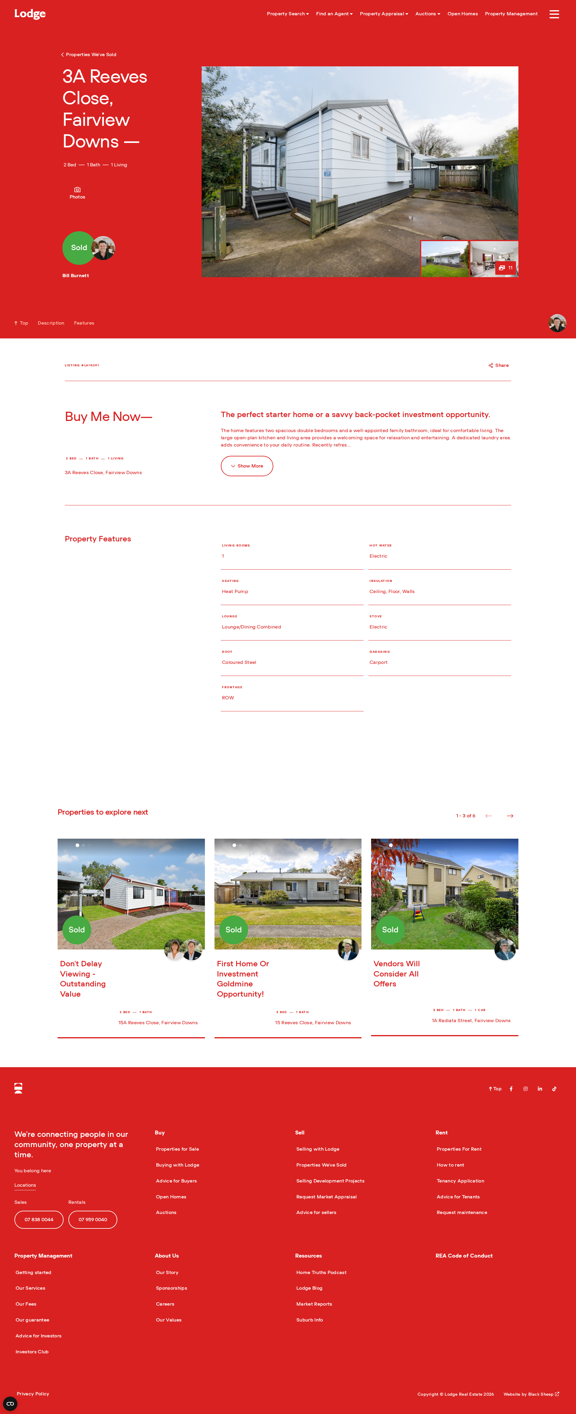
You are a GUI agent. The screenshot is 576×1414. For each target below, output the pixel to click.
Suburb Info (309, 1320)
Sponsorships (171, 1288)
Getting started (33, 1272)
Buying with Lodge (177, 1165)
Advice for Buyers (176, 1181)
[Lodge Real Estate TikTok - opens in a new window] (554, 1089)
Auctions (166, 1212)
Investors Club (31, 1351)
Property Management (43, 1256)
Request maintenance (461, 1212)
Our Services (29, 1288)
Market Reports (313, 1304)
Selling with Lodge (317, 1149)
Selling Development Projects (329, 1181)
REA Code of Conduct (464, 1256)
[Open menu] (554, 14)
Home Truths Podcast (320, 1272)
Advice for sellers (316, 1212)
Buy (160, 1133)
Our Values (168, 1320)
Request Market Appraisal (326, 1196)
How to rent (450, 1165)
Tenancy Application (460, 1181)
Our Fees (25, 1304)
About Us (167, 1256)
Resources (308, 1256)
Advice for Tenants (458, 1196)
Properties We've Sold (321, 1165)
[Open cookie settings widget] (10, 1404)
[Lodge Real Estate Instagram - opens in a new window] (525, 1089)
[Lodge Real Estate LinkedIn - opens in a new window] (540, 1089)
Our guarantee (31, 1320)
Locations (25, 1185)
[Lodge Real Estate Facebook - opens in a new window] (511, 1089)
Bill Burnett (75, 275)
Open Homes (170, 1196)
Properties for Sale (177, 1149)
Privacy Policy (33, 1393)
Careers (164, 1304)
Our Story (166, 1272)
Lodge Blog (308, 1288)
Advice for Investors (38, 1336)
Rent (442, 1133)
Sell (299, 1133)
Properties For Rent (459, 1149)
